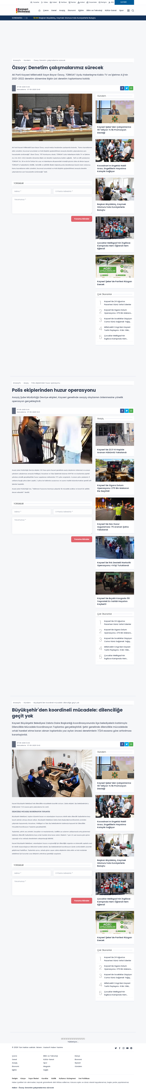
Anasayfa (17, 60)
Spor (121, 10)
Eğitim (81, 10)
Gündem (27, 60)
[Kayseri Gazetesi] (23, 10)
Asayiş (62, 10)
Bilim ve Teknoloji (94, 10)
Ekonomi (72, 10)
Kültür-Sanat (111, 10)
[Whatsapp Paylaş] (131, 88)
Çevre (45, 10)
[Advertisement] (73, 41)
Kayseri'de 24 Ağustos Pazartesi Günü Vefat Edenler (60, 17)
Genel (53, 10)
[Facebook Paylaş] (122, 88)
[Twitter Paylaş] (127, 88)
